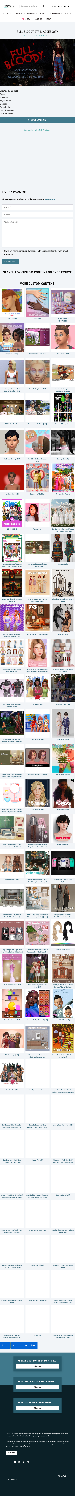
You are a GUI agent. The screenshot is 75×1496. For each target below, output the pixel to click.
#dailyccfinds (38, 36)
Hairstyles (19, 13)
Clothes (42, 13)
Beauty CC (38, 19)
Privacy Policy (62, 1476)
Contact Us (11, 1453)
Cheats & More (55, 13)
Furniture (68, 13)
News (3, 13)
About (48, 19)
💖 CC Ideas (26, 19)
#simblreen (46, 36)
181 (25, 1345)
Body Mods (31, 13)
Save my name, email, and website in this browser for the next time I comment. (36, 252)
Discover (37, 1366)
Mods (9, 13)
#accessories (28, 36)
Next (33, 1345)
